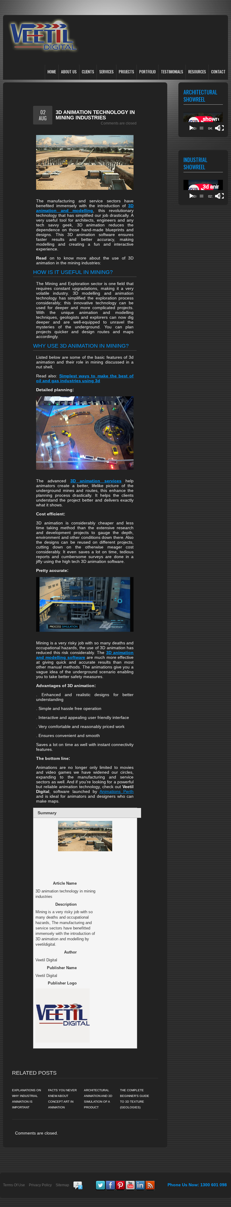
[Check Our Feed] (150, 1183)
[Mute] (218, 128)
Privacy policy (40, 1185)
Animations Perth (117, 791)
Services (106, 72)
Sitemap (62, 1185)
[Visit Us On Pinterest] (120, 1183)
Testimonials (172, 72)
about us (69, 72)
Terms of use (14, 1185)
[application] (203, 123)
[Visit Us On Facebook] (110, 1183)
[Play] (191, 128)
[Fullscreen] (221, 128)
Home (52, 72)
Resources (197, 72)
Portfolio (147, 72)
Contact (218, 72)
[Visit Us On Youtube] (130, 1183)
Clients (88, 72)
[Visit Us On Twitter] (100, 1183)
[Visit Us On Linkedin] (140, 1183)
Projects (126, 72)
